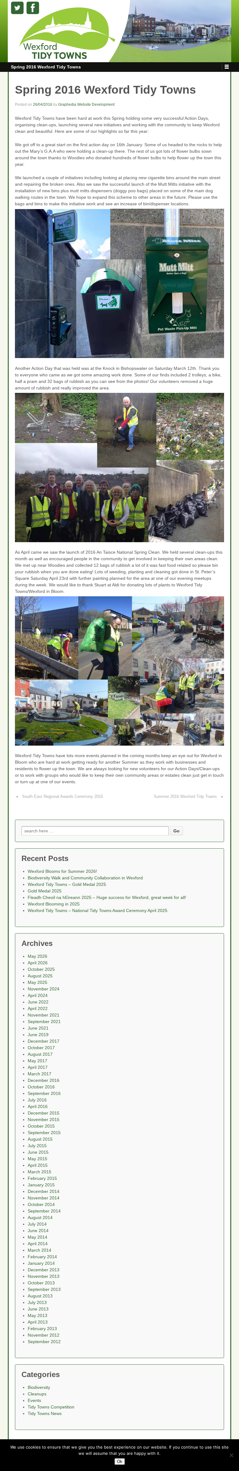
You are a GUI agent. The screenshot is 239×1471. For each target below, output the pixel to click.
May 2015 (37, 1158)
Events (34, 1400)
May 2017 (37, 1060)
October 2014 (41, 1204)
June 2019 (38, 1034)
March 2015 (39, 1171)
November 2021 (43, 1014)
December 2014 (43, 1191)
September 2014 (44, 1210)
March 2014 (39, 1250)
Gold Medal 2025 (45, 890)
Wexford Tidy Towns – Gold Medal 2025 (67, 884)
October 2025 (41, 969)
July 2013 (37, 1302)
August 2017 (40, 1054)
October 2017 (41, 1047)
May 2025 (37, 982)
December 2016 (43, 1080)
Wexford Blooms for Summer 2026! (62, 871)
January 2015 (41, 1184)
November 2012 (43, 1335)
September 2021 (44, 1021)
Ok (119, 1461)
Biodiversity (39, 1387)
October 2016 (41, 1086)
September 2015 (44, 1132)
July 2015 (37, 1145)
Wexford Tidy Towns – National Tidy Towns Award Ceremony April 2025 (97, 910)
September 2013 (44, 1289)
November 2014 (43, 1197)
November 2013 (43, 1276)
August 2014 (40, 1217)
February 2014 (42, 1256)
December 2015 (43, 1112)
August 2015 (40, 1139)
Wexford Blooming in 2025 (54, 903)
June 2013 (38, 1308)
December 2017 (43, 1041)
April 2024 (38, 995)
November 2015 (43, 1119)
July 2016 (37, 1099)
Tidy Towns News (45, 1413)
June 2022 (38, 1001)
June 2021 (38, 1028)
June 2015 (38, 1152)
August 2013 (40, 1295)
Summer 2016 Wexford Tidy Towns (185, 796)
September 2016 (44, 1093)
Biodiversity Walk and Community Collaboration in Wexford (85, 877)
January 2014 (41, 1263)
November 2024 (43, 988)
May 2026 (37, 956)
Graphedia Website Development (86, 104)
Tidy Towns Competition (51, 1406)
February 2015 (42, 1178)
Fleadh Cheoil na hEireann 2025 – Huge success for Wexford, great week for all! (107, 897)
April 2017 (38, 1067)
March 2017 (39, 1073)
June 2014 (38, 1230)
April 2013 (38, 1322)
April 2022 (38, 1008)
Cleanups (37, 1393)
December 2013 (43, 1269)
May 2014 (37, 1237)
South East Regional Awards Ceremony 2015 (62, 796)
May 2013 (37, 1315)
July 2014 (37, 1224)
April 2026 (38, 962)
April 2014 (38, 1243)
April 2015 (38, 1165)
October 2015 (41, 1126)
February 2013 (42, 1328)
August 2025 (40, 975)
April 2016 (38, 1106)
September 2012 (44, 1341)
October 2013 (41, 1282)
